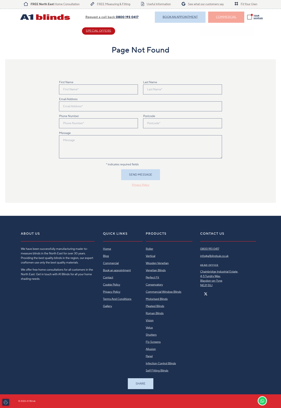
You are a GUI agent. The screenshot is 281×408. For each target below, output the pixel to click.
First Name (66, 82)
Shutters (151, 335)
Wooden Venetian (157, 263)
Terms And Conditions (117, 299)
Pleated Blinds (155, 306)
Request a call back (112, 17)
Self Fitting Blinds (157, 371)
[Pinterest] (212, 292)
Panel (149, 356)
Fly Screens (153, 342)
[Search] (259, 31)
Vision (150, 320)
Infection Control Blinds (161, 363)
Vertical (150, 256)
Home (107, 249)
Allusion (151, 349)
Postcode (149, 116)
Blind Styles (28, 31)
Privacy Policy (140, 185)
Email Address (68, 99)
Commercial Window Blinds (163, 292)
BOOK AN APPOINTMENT (180, 17)
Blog (106, 256)
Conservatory (154, 285)
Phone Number (69, 116)
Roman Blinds (155, 313)
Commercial (226, 17)
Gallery (107, 306)
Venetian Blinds (156, 270)
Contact (133, 31)
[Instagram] (210, 292)
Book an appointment (117, 270)
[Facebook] (201, 292)
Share (141, 384)
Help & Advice (60, 31)
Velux (149, 328)
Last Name (150, 82)
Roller (149, 249)
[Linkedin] (215, 292)
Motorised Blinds (157, 299)
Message (65, 133)
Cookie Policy (111, 285)
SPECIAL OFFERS (98, 31)
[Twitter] (206, 293)
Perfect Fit (152, 277)
